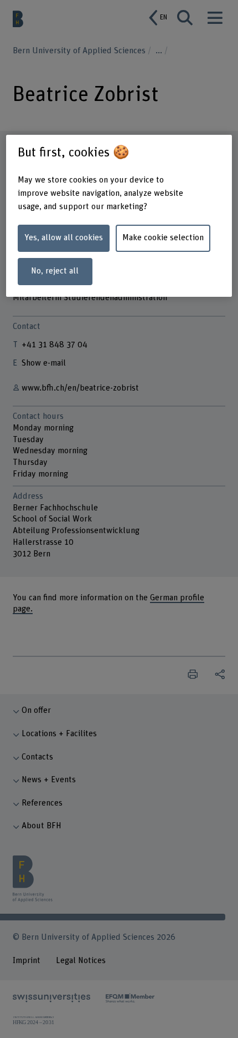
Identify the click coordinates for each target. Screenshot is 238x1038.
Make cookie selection (163, 238)
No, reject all (55, 271)
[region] (119, 216)
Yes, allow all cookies (63, 238)
